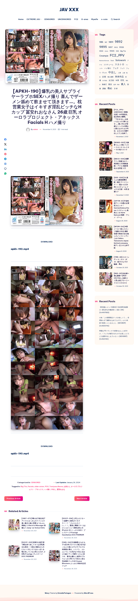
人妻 (119, 73)
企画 (104, 76)
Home (21, 19)
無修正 (104, 84)
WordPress (88, 593)
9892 (118, 42)
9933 (101, 51)
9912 (116, 47)
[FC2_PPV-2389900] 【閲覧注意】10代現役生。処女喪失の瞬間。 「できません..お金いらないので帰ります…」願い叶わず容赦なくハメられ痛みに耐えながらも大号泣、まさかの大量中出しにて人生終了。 (121, 121)
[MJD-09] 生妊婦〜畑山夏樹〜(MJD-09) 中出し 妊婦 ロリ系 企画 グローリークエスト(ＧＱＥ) (121, 278)
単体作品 (119, 76)
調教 (104, 88)
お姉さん (67, 486)
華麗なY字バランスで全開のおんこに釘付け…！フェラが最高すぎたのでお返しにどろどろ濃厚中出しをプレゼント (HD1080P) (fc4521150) (114, 335)
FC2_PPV (117, 55)
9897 (110, 47)
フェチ (116, 68)
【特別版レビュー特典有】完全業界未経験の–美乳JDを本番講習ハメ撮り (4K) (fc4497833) (113, 309)
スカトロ (119, 64)
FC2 (76, 19)
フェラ (122, 68)
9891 (111, 42)
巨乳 (122, 80)
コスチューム (108, 65)
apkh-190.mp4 (20, 249)
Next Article (82, 498)
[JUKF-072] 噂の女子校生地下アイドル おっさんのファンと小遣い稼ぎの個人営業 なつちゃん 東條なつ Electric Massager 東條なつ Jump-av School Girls (34, 523)
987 (106, 42)
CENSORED (49, 19)
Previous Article (13, 498)
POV (47, 486)
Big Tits (24, 486)
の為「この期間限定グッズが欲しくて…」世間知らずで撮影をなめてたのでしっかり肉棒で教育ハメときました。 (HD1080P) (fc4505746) (114, 322)
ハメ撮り (47, 489)
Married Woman (104, 60)
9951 (117, 51)
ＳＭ (116, 88)
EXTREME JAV (33, 19)
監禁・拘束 (116, 84)
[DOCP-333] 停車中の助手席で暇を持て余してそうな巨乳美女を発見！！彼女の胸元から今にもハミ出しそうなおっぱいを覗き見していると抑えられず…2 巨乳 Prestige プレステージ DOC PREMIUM (33, 549)
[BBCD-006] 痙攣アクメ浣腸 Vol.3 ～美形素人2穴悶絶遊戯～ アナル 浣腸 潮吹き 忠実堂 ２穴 (121, 163)
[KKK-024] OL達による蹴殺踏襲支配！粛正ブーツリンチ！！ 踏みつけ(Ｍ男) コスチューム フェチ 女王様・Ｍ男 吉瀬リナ (121, 184)
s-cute (104, 19)
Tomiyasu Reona (56, 486)
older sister (39, 486)
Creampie (103, 56)
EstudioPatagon (64, 593)
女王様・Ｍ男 (114, 80)
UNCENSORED (64, 19)
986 (101, 42)
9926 (121, 47)
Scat (112, 60)
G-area (84, 19)
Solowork (120, 60)
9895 (103, 47)
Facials (31, 486)
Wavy (47, 593)
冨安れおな (61, 489)
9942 (106, 51)
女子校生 (104, 80)
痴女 (110, 84)
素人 (123, 84)
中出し (53, 489)
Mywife (94, 19)
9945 (112, 51)
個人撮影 (110, 77)
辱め (109, 88)
